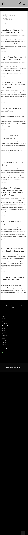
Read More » (4, 51)
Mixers (3, 330)
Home (3, 316)
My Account (4, 320)
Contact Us (4, 323)
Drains (3, 333)
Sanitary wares (5, 335)
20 (16, 305)
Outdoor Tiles (5, 345)
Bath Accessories (5, 328)
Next (14, 307)
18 (11, 305)
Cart (3, 321)
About (3, 318)
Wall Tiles (4, 342)
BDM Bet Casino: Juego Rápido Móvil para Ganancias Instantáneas (13, 84)
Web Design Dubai (21, 367)
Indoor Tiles (4, 340)
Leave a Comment (5, 35)
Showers (4, 332)
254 (21, 305)
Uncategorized (13, 35)
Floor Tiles (4, 344)
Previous (14, 302)
